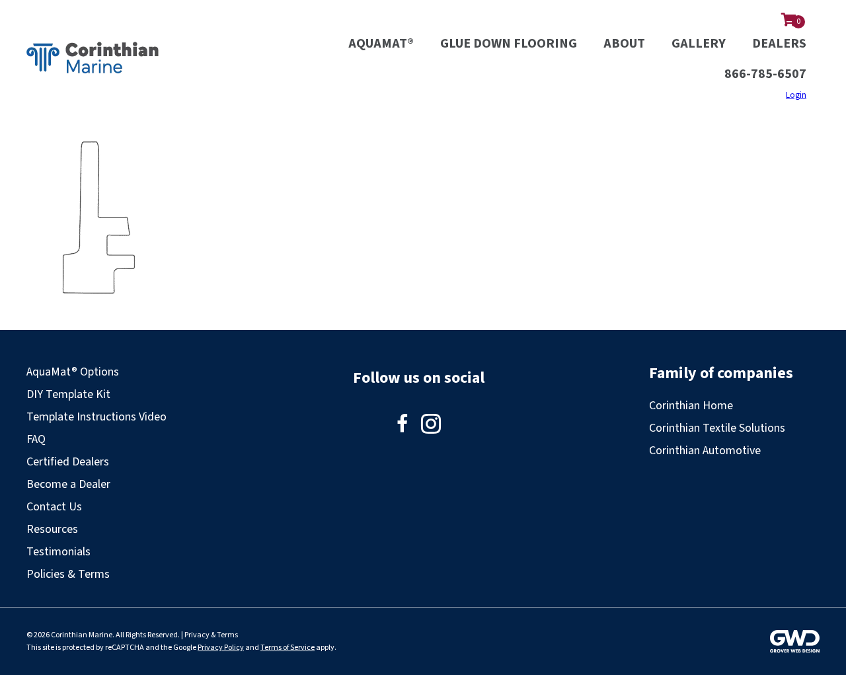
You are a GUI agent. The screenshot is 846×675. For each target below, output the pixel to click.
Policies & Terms (68, 574)
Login (796, 95)
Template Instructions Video (96, 417)
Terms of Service (287, 647)
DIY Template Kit (68, 394)
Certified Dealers (67, 462)
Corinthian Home (691, 405)
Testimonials (58, 551)
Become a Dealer (68, 484)
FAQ (36, 439)
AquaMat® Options (72, 372)
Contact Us (54, 506)
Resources (52, 529)
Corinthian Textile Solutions (717, 428)
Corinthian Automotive (705, 450)
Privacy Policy (221, 647)
